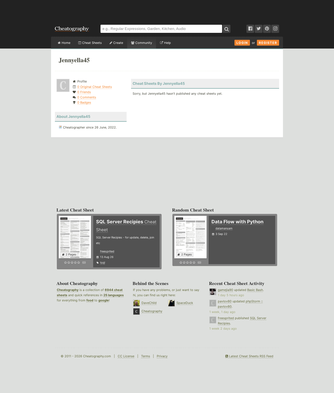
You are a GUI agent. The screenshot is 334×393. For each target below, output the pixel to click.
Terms (145, 356)
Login (242, 43)
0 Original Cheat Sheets (94, 87)
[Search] (226, 29)
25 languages (113, 295)
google (103, 300)
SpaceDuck (184, 303)
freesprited (107, 251)
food (89, 300)
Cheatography (67, 290)
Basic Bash (255, 290)
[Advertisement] (167, 10)
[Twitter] (258, 29)
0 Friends (84, 92)
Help (167, 43)
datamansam (224, 228)
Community (143, 43)
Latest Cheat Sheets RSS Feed (250, 356)
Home (65, 43)
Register (268, 43)
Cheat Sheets (91, 43)
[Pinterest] (267, 29)
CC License (126, 356)
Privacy (162, 356)
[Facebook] (250, 29)
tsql (102, 262)
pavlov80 (225, 301)
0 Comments (86, 97)
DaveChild (149, 303)
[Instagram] (275, 29)
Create (117, 43)
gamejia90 (225, 290)
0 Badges (84, 102)
